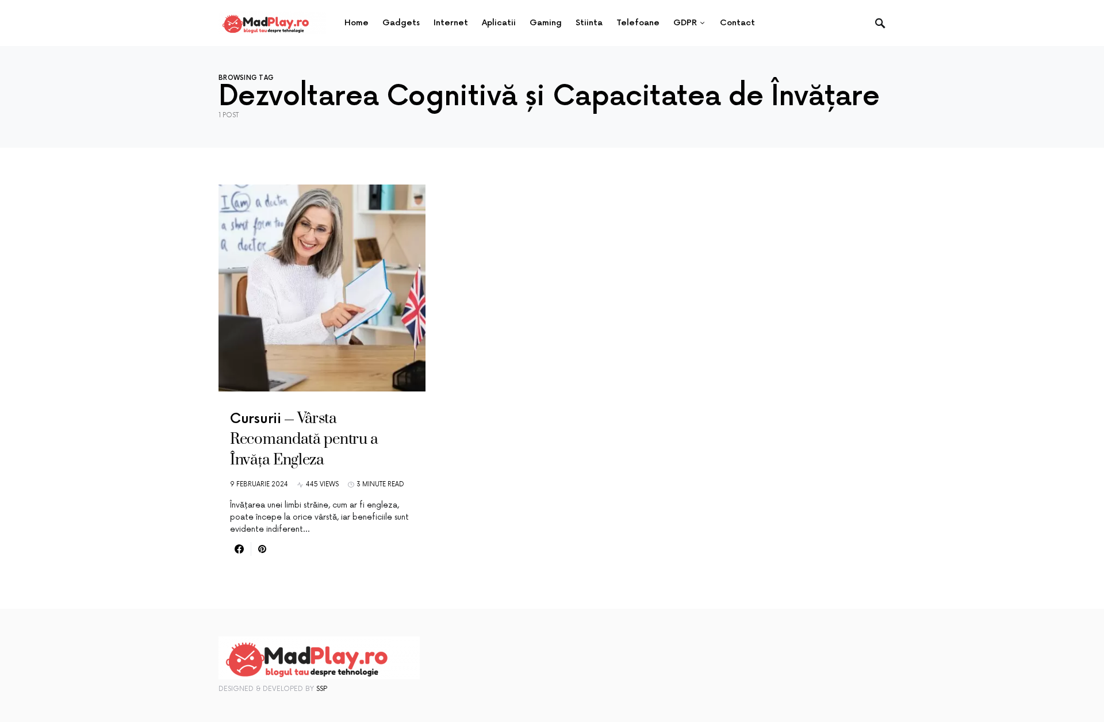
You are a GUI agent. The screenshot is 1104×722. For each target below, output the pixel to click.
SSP (321, 689)
